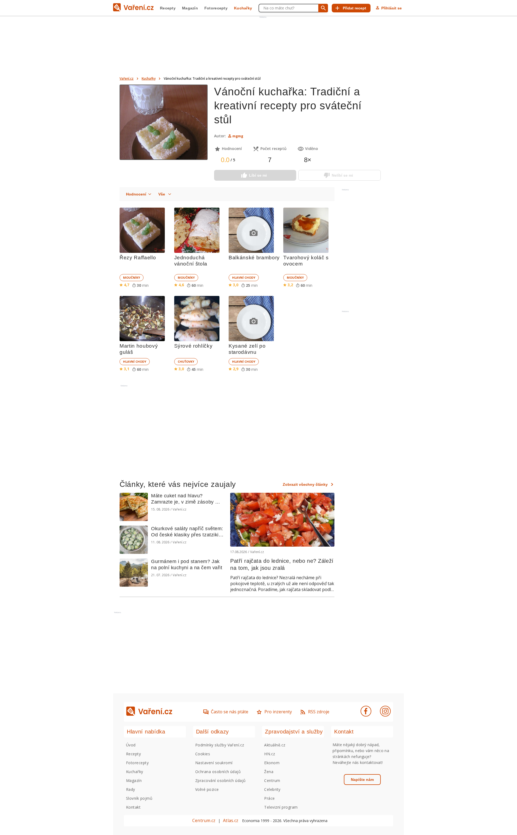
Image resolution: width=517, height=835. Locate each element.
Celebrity (272, 789)
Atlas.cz (230, 820)
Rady (130, 789)
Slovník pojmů (139, 798)
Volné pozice (207, 789)
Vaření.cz (127, 78)
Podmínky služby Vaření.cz (219, 744)
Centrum (272, 780)
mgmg (237, 136)
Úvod (131, 744)
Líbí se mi (258, 175)
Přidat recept (354, 8)
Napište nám (362, 779)
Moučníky (131, 277)
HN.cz (269, 753)
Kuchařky (243, 8)
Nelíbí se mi (342, 175)
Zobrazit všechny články (305, 484)
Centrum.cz (203, 820)
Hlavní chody (243, 277)
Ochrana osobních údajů (218, 771)
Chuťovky (186, 361)
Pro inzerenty (278, 712)
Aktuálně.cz (274, 744)
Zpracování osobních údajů (220, 780)
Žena (268, 771)
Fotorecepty (216, 8)
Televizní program (281, 807)
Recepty (168, 8)
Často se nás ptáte (229, 712)
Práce (269, 798)
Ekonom (272, 762)
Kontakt (133, 807)
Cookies (202, 753)
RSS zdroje (318, 712)
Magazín (190, 8)
